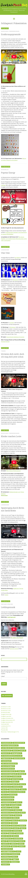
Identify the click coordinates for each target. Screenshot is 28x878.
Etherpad (23, 820)
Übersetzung (6, 750)
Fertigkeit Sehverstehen (7, 720)
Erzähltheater (17, 830)
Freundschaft (15, 854)
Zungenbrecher (6, 838)
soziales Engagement (8, 851)
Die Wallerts (18, 257)
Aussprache (5, 823)
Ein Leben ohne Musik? (17, 637)
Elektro (15, 836)
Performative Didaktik (8, 771)
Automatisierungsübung (9, 774)
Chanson (14, 820)
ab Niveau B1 (4, 710)
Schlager (21, 771)
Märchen (15, 807)
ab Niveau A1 (4, 706)
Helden (6, 595)
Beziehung (13, 794)
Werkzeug (5, 779)
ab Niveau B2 (4, 712)
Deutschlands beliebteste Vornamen (15, 337)
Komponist (5, 825)
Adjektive (17, 810)
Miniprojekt (6, 776)
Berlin (22, 750)
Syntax (15, 828)
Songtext (12, 322)
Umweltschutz (17, 838)
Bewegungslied (16, 753)
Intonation (5, 864)
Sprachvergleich (16, 805)
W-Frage (5, 805)
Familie (20, 843)
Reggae (15, 859)
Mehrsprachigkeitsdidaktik (10, 745)
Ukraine (21, 846)
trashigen (3, 185)
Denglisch (5, 820)
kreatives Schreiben (18, 748)
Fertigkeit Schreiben (6, 718)
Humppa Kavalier (5, 341)
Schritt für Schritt (14, 648)
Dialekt (16, 818)
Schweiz (14, 825)
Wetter (14, 856)
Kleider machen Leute (11, 436)
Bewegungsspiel (7, 810)
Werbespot (12, 327)
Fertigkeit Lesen (5, 716)
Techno (14, 846)
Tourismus (5, 854)
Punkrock (5, 862)
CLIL (19, 755)
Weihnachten (17, 786)
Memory (18, 815)
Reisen (23, 828)
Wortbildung (6, 856)
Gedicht (18, 802)
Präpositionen (6, 830)
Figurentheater (13, 789)
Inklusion (21, 841)
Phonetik (3, 730)
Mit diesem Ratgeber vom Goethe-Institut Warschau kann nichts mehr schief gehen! (14, 238)
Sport (15, 812)
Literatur (3, 728)
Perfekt (14, 823)
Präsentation (15, 862)
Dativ (4, 833)
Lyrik (18, 851)
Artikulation (16, 776)
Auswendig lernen (7, 802)
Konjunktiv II (6, 818)
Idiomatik (5, 781)
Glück (4, 794)
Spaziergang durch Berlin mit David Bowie (12, 509)
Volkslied (22, 825)
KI (9, 836)
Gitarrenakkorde (7, 849)
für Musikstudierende (8, 755)
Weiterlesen (4, 495)
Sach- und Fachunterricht (9, 763)
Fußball (13, 843)
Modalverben (12, 841)
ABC (4, 836)
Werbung (22, 774)
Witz (22, 812)
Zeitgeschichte (6, 758)
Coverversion (6, 786)
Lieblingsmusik (8, 607)
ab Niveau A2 (4, 708)
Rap (4, 841)
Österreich (5, 753)
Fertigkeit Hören (5, 714)
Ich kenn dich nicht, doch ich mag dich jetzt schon (12, 355)
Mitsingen (14, 781)
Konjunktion (20, 792)
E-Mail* (3, 676)
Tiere (4, 789)
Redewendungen (7, 815)
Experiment (5, 846)
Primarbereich (6, 742)
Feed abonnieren (7, 695)
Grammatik (4, 724)
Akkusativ (19, 833)
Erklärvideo (6, 784)
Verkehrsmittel (6, 828)
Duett (23, 789)
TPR (4, 792)
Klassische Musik (19, 758)
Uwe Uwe (5, 253)
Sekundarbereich (18, 742)
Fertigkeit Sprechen (6, 722)
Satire (14, 784)
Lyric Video (6, 748)
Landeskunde (4, 726)
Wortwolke (15, 279)
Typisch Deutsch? (16, 779)
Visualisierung (6, 859)
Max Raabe (6, 807)
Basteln (11, 833)
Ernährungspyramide (11, 34)
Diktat (15, 750)
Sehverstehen (6, 812)
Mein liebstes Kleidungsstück (13, 470)
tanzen (11, 792)
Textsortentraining (7, 797)
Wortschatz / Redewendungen (8, 732)
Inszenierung (6, 761)
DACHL (22, 784)
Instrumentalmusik (8, 768)
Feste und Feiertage (8, 766)
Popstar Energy (8, 172)
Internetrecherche (7, 799)
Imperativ (5, 843)
